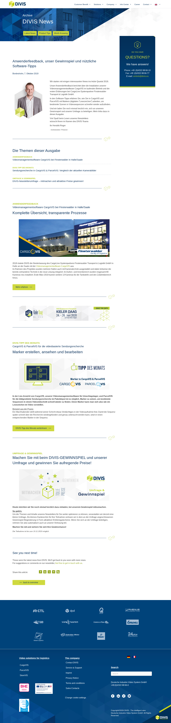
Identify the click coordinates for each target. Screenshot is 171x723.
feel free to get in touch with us (68, 563)
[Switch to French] (134, 657)
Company (110, 4)
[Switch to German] (128, 657)
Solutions (97, 4)
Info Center (124, 4)
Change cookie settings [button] (75, 698)
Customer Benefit (81, 4)
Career (137, 4)
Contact (146, 4)
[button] (24, 287)
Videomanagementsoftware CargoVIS (53, 266)
